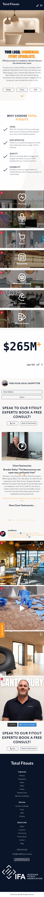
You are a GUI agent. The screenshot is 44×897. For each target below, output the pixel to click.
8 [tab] (25, 520)
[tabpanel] (22, 471)
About (22, 826)
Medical (22, 776)
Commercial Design (22, 806)
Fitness (22, 789)
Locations (22, 830)
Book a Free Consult (29, 423)
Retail (22, 782)
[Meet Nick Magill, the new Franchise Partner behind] (22, 699)
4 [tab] (16, 520)
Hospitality (22, 779)
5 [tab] (18, 520)
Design (8, 90)
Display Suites (22, 793)
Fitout (22, 90)
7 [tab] (23, 520)
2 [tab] (12, 520)
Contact (22, 840)
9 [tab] (28, 520)
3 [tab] (14, 520)
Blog (22, 843)
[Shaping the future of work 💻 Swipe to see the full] (22, 653)
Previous (20, 474)
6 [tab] (21, 520)
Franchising (22, 833)
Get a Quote (2, 630)
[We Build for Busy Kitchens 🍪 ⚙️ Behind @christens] (22, 608)
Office (22, 786)
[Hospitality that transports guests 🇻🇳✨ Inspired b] (22, 563)
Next (24, 474)
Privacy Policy (22, 837)
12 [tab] (34, 520)
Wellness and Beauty (22, 796)
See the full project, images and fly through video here (22, 499)
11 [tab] (32, 520)
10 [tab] (30, 520)
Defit (35, 90)
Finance (22, 816)
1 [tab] (9, 520)
